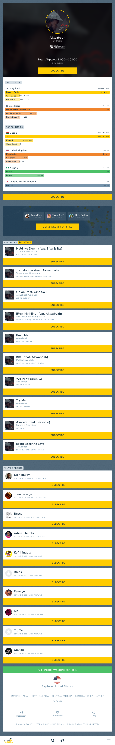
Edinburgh (11, 161)
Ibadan (9, 171)
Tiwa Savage (23, 494)
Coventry (10, 157)
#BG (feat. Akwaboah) (32, 357)
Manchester (11, 154)
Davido (19, 649)
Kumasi (9, 140)
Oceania (57, 701)
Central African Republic (23, 181)
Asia (25, 696)
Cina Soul (33, 295)
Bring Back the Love (30, 443)
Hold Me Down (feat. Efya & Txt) (39, 248)
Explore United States (57, 686)
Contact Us (57, 715)
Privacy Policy (25, 724)
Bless (18, 572)
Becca (18, 513)
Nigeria (14, 167)
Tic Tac (19, 630)
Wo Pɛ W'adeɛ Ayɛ (29, 378)
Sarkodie (20, 425)
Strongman (22, 273)
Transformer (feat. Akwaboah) (37, 270)
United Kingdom (18, 150)
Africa (100, 696)
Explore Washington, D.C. (59, 670)
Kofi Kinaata (22, 552)
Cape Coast (11, 144)
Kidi (16, 610)
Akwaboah (31, 251)
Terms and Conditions (50, 724)
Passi (19, 360)
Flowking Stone (36, 316)
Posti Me (22, 335)
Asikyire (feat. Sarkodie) (33, 422)
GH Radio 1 (11, 99)
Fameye (19, 591)
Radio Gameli (12, 117)
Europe (15, 696)
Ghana (13, 132)
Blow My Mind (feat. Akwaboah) (39, 313)
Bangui (9, 185)
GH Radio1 (11, 96)
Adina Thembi (24, 533)
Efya (22, 251)
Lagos (9, 175)
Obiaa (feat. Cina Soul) (32, 292)
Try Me (21, 400)
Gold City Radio (13, 113)
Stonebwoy (22, 474)
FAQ (94, 715)
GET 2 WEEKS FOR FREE (57, 226)
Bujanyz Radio (12, 92)
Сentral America (62, 696)
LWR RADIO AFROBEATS (18, 109)
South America (84, 696)
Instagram (21, 715)
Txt (17, 251)
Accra (9, 136)
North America (40, 696)
